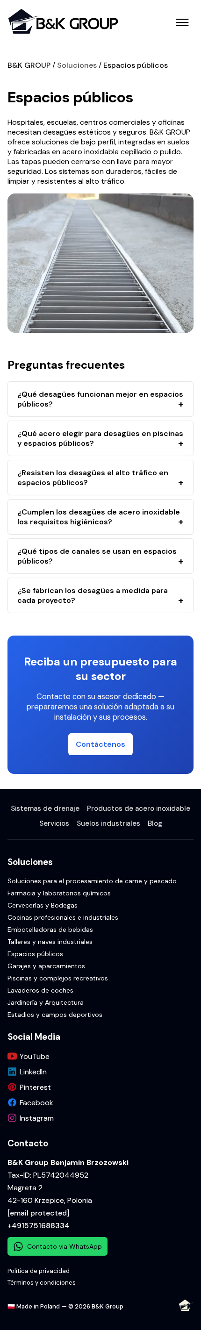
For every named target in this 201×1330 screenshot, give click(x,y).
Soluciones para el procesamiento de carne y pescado (92, 881)
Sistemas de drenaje (45, 808)
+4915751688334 (38, 1225)
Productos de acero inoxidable (138, 808)
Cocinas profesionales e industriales (62, 917)
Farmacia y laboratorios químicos (59, 893)
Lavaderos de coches (40, 990)
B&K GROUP (28, 65)
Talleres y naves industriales (50, 941)
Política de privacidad (38, 1271)
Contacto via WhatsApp (64, 1246)
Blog (155, 823)
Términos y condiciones (41, 1283)
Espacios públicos (135, 65)
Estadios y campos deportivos (54, 1014)
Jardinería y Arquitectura (45, 1002)
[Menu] (182, 22)
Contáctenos (100, 744)
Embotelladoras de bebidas (50, 929)
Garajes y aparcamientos (46, 966)
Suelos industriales (108, 823)
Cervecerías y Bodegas (42, 905)
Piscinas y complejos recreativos (57, 978)
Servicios (54, 823)
